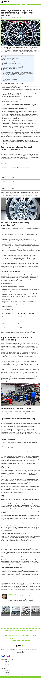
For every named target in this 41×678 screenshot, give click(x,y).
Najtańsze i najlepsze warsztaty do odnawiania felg (12, 66)
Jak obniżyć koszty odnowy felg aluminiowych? (11, 63)
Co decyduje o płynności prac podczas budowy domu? (20, 633)
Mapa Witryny (30, 674)
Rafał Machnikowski (6, 17)
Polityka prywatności (9, 674)
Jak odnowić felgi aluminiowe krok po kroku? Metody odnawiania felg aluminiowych (18, 73)
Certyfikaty (16, 4)
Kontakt (25, 4)
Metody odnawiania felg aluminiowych (9, 59)
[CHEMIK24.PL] (5, 2)
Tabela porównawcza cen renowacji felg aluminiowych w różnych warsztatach (17, 62)
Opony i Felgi (5, 6)
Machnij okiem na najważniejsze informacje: (12, 58)
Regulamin (4, 674)
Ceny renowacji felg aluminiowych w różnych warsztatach (13, 61)
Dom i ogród (7, 668)
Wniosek (3, 69)
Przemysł (7, 672)
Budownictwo (7, 664)
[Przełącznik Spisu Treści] (32, 57)
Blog (21, 4)
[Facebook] (2, 656)
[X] (4, 656)
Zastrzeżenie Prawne (16, 674)
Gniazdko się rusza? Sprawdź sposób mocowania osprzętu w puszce (20, 635)
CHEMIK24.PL (19, 676)
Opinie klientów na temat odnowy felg (9, 68)
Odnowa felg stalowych (7, 64)
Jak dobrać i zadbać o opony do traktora (20, 640)
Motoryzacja (7, 670)
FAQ (3, 71)
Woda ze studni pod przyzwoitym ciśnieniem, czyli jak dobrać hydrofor (20, 630)
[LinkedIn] (7, 656)
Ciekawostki (7, 666)
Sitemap (35, 674)
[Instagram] (9, 656)
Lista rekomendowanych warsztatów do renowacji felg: (13, 67)
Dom (2, 6)
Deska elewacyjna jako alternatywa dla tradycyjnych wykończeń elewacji (20, 638)
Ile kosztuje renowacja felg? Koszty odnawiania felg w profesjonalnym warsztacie (18, 72)
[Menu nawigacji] (39, 2)
